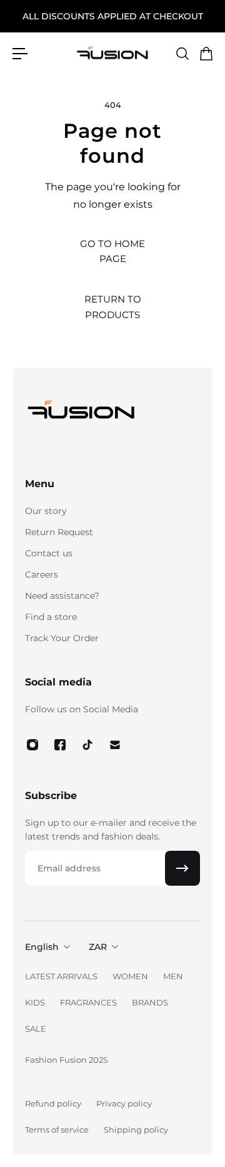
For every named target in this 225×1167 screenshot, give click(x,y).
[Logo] (112, 53)
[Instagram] (32, 744)
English (42, 946)
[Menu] (20, 53)
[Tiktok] (87, 744)
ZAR (98, 946)
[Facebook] (60, 744)
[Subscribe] (182, 868)
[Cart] (206, 53)
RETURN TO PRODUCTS (112, 306)
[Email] (115, 744)
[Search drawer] (182, 53)
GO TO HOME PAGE (112, 251)
